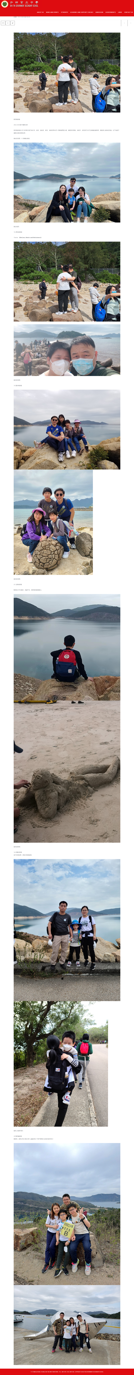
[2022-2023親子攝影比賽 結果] (3, 23)
